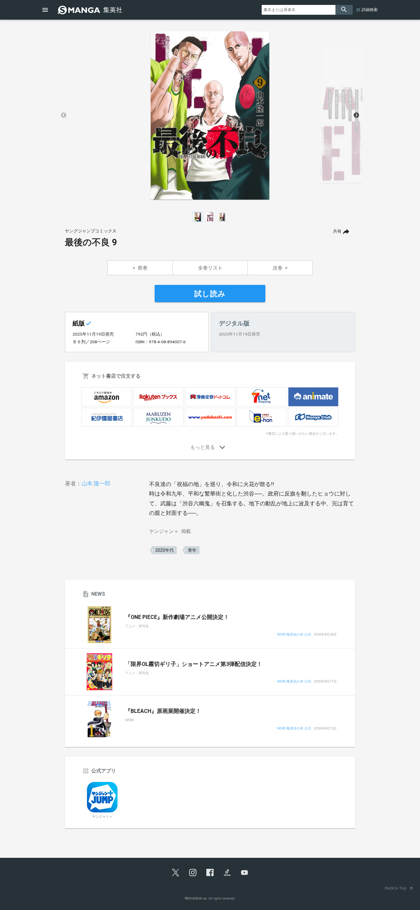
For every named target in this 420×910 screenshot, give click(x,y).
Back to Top (399, 888)
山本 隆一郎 (95, 483)
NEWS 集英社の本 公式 (294, 634)
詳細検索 (370, 9)
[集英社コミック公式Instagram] (192, 872)
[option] (210, 115)
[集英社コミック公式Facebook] (210, 872)
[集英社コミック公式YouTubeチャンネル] (244, 872)
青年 (192, 550)
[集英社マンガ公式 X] (175, 872)
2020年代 (164, 550)
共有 (337, 231)
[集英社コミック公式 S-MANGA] (90, 9)
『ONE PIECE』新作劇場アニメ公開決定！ (177, 617)
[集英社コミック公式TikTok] (227, 872)
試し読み (210, 294)
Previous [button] (63, 115)
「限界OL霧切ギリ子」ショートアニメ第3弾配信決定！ (193, 664)
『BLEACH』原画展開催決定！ (163, 711)
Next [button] (356, 115)
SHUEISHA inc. (197, 898)
